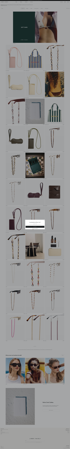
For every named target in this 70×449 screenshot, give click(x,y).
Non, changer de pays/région (35, 228)
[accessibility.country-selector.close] (44, 220)
